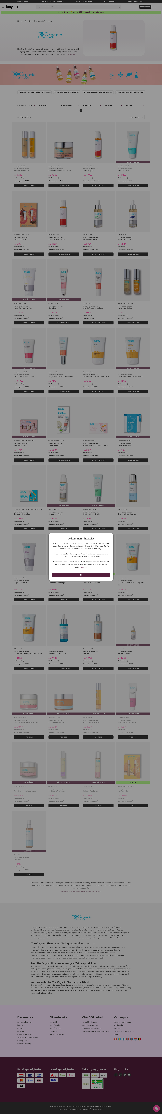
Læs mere (84, 567)
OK (81, 575)
